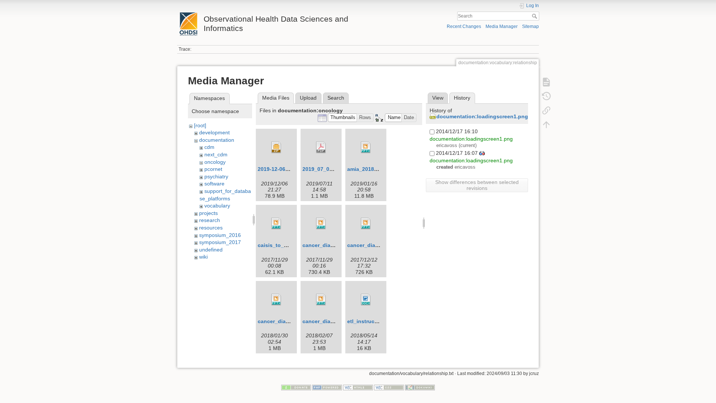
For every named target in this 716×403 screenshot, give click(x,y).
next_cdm (215, 154)
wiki (203, 257)
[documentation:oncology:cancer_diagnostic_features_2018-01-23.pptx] (276, 299)
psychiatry (216, 176)
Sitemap (530, 26)
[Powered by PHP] (327, 387)
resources (211, 228)
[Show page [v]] (546, 82)
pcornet (213, 169)
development (214, 132)
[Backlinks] (546, 110)
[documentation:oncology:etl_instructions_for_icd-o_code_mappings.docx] (365, 299)
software (214, 184)
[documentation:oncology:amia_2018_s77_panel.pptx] (365, 147)
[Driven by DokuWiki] (420, 387)
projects (208, 213)
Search (535, 16)
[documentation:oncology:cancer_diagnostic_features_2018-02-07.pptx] (321, 299)
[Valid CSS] (389, 387)
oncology (215, 162)
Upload (308, 98)
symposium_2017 (220, 242)
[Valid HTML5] (358, 387)
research (209, 220)
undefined (211, 250)
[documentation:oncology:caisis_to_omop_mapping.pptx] (276, 223)
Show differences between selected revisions (477, 185)
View (437, 98)
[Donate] (296, 387)
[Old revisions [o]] (546, 96)
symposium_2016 (220, 235)
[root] (200, 125)
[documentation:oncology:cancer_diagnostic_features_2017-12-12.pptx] (365, 223)
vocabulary (217, 206)
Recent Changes (464, 26)
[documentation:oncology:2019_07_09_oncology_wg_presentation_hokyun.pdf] (321, 147)
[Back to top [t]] (546, 125)
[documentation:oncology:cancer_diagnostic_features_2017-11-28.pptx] (321, 223)
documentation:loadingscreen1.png (482, 116)
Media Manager (502, 26)
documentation (216, 140)
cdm (209, 147)
